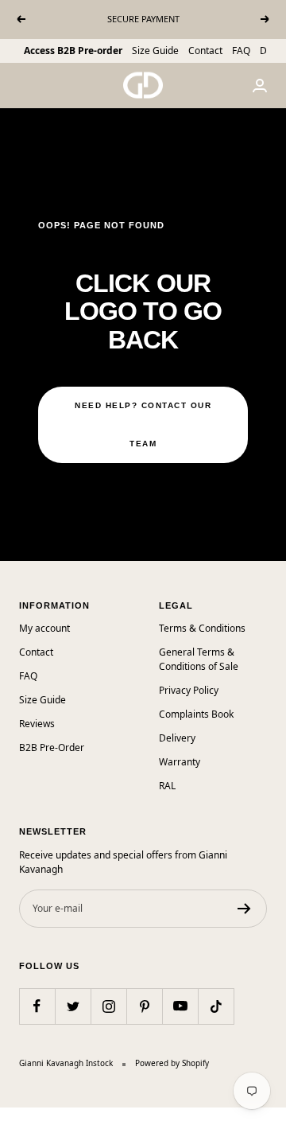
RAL (167, 785)
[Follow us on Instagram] (108, 1006)
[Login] (260, 85)
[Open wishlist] (12, 1116)
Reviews (37, 723)
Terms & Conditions (202, 628)
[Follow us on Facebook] (37, 1006)
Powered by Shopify (172, 1063)
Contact (205, 50)
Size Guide (155, 50)
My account (44, 628)
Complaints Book (196, 714)
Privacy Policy (188, 690)
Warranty (179, 762)
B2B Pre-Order (51, 747)
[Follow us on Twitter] (73, 1006)
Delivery (177, 738)
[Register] (244, 908)
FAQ (241, 50)
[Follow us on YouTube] (180, 1006)
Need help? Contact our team (143, 424)
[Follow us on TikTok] (216, 1006)
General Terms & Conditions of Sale (198, 659)
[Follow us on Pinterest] (144, 1006)
